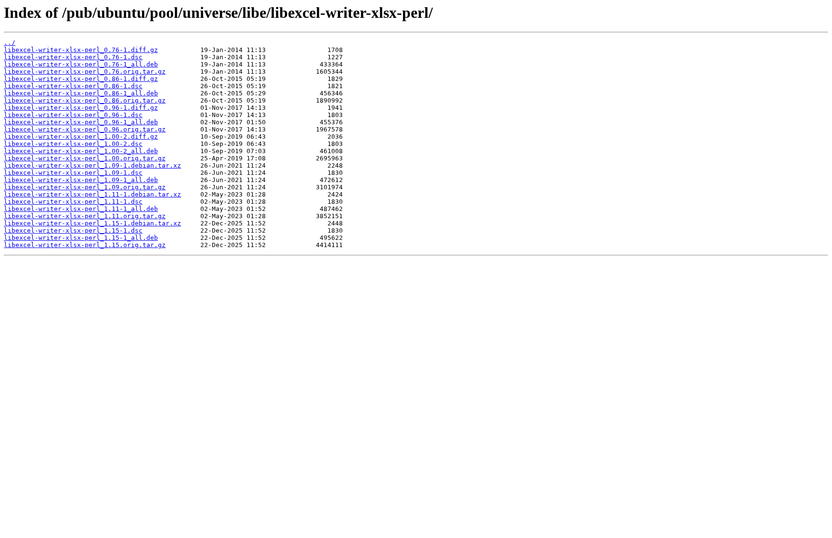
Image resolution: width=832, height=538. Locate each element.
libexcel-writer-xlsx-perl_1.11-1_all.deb (81, 208)
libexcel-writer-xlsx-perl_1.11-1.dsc (73, 201)
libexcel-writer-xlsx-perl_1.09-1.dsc (73, 172)
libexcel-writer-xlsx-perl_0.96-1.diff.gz (81, 107)
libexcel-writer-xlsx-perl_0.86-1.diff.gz (81, 78)
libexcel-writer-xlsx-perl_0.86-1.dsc (73, 86)
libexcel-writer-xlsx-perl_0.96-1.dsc (73, 114)
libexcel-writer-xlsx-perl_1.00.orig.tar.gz (85, 158)
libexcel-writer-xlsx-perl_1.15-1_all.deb (81, 237)
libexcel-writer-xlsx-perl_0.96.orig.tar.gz (85, 129)
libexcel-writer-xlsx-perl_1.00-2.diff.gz (81, 136)
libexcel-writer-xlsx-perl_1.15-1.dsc (73, 230)
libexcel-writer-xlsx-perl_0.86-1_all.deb (81, 93)
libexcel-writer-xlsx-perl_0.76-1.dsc (73, 57)
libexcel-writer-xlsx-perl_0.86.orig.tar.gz (85, 100)
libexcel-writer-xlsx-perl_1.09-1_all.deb (81, 180)
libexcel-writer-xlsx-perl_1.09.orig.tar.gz (85, 187)
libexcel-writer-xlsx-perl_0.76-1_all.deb (81, 64)
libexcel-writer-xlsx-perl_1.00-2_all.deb (81, 151)
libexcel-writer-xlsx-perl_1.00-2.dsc (73, 143)
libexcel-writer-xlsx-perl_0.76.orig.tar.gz (85, 71)
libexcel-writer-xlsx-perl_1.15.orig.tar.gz (85, 245)
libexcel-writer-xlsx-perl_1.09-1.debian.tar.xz (92, 165)
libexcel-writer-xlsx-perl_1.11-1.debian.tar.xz (92, 194)
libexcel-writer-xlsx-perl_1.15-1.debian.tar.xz (92, 223)
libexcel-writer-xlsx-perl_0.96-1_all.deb (81, 122)
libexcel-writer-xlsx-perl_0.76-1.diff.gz (81, 49)
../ (9, 42)
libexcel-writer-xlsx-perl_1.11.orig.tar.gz (85, 216)
